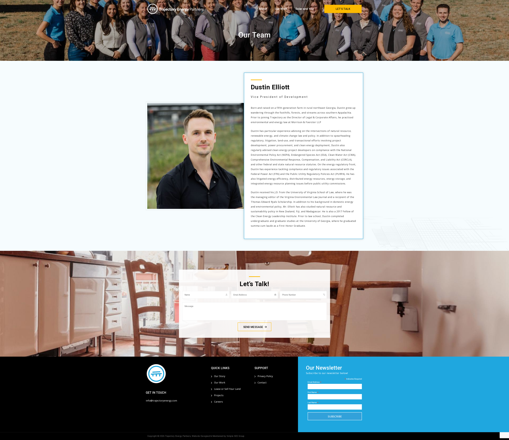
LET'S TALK (343, 8)
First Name (313, 392)
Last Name (313, 402)
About (263, 8)
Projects (218, 395)
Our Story (219, 376)
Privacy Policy (265, 376)
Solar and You (304, 8)
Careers (218, 401)
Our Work (281, 8)
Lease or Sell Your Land (227, 388)
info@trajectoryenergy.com (161, 400)
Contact (262, 382)
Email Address (314, 382)
